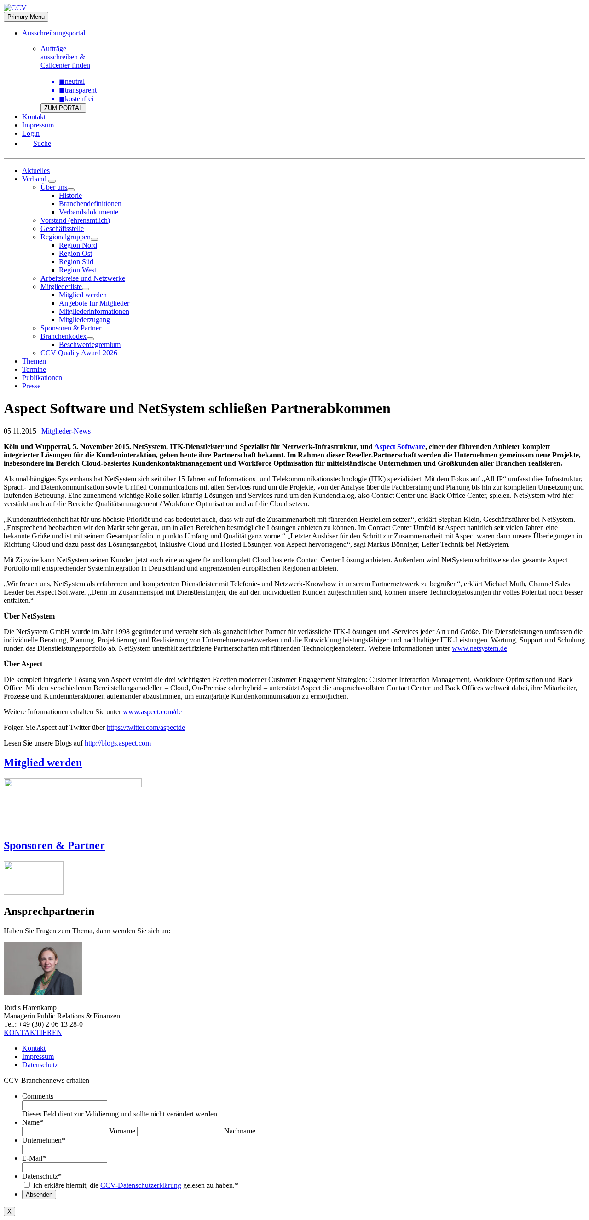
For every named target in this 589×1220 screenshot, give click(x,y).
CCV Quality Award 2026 (78, 353)
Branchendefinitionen (90, 204)
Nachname (239, 1131)
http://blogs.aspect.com (118, 743)
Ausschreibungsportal (53, 33)
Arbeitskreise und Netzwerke (82, 278)
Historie (70, 195)
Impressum (38, 125)
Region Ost (75, 253)
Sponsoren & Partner (70, 328)
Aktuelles (36, 170)
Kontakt (34, 117)
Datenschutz (40, 1065)
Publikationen (42, 378)
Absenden (39, 1194)
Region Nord (78, 245)
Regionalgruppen (65, 237)
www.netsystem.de (479, 648)
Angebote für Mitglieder (94, 303)
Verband (34, 179)
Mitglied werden (83, 295)
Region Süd (76, 262)
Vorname (122, 1131)
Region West (77, 270)
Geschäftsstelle (62, 228)
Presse (31, 386)
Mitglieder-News (66, 431)
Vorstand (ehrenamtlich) (75, 220)
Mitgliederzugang (84, 320)
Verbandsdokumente (88, 212)
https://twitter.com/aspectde (146, 727)
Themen (34, 361)
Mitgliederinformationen (94, 311)
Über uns (53, 187)
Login (31, 133)
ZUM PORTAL (63, 107)
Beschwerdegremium (90, 344)
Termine (34, 369)
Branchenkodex (63, 336)
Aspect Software (399, 447)
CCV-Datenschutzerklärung (140, 1185)
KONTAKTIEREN (33, 1032)
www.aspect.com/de (152, 712)
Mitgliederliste (61, 286)
